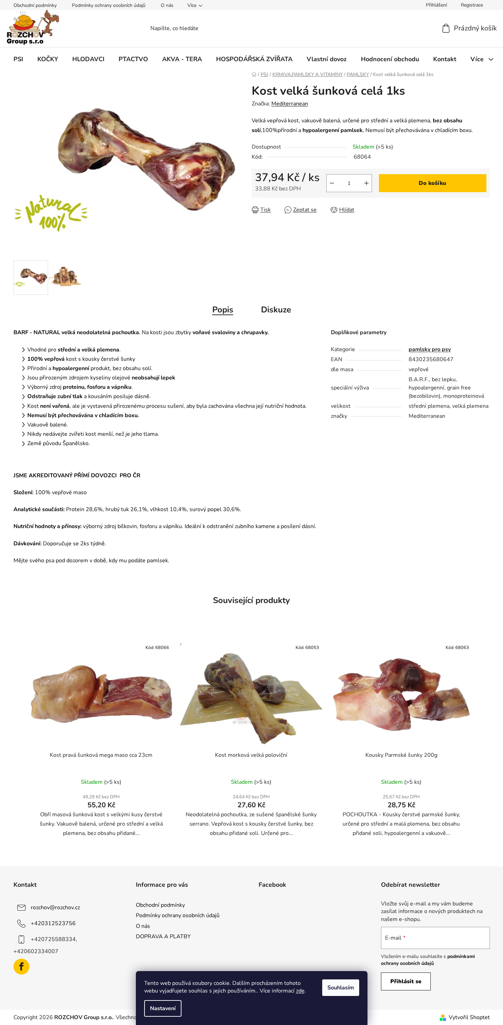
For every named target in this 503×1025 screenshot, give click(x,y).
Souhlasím (340, 987)
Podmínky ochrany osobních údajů (109, 5)
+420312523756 (53, 923)
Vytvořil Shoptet (469, 1017)
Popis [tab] (222, 309)
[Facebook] (21, 967)
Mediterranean (289, 103)
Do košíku (432, 183)
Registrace (472, 5)
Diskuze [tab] (276, 309)
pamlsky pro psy (430, 349)
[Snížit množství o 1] (332, 183)
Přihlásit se (405, 981)
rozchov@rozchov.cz (55, 907)
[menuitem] (18, 59)
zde (300, 991)
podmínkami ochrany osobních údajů (428, 960)
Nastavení (163, 1008)
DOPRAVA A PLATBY (163, 936)
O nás (167, 5)
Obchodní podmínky (35, 5)
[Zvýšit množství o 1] (366, 183)
